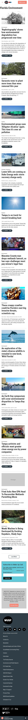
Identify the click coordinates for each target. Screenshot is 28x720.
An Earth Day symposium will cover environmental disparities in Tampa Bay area (13, 400)
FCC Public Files (7, 666)
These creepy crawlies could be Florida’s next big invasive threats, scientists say (14, 309)
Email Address (8, 572)
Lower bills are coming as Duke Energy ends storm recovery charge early (14, 174)
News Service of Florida (7, 500)
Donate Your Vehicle (8, 679)
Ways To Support (7, 689)
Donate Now (14, 605)
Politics (3, 121)
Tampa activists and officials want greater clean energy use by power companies (14, 447)
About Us (5, 636)
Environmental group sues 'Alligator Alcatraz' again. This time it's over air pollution (14, 128)
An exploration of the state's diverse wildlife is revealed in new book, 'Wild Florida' (13, 352)
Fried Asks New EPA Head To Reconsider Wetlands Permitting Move (14, 494)
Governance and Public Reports (10, 663)
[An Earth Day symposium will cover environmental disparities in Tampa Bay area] (13, 384)
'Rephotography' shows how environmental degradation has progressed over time (12, 33)
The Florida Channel (8, 659)
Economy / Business (6, 169)
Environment (4, 27)
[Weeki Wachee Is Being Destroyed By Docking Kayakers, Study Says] (13, 516)
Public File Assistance (8, 669)
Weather (3, 212)
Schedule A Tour (7, 699)
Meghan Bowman (5, 135)
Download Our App (7, 686)
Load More (14, 556)
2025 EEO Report (7, 673)
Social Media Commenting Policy (11, 649)
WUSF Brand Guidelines (8, 696)
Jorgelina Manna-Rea (6, 455)
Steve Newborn (5, 41)
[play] (2, 718)
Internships (6, 656)
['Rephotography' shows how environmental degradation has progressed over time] (13, 17)
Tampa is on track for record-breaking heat (11, 216)
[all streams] (26, 718)
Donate (23, 2)
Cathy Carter (4, 360)
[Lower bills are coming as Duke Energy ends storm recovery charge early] (13, 159)
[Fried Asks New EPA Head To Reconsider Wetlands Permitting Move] (13, 479)
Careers (5, 653)
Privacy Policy (6, 693)
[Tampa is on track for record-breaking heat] (13, 203)
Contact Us (5, 639)
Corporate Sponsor (7, 683)
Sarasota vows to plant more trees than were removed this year (12, 83)
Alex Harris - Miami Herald (7, 316)
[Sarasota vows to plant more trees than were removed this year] (13, 68)
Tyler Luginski (4, 221)
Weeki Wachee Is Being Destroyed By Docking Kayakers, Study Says (12, 531)
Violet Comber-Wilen (6, 407)
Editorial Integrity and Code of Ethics (12, 646)
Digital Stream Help (8, 676)
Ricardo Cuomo (5, 180)
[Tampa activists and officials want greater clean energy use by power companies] (13, 431)
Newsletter (5, 643)
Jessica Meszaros (5, 537)
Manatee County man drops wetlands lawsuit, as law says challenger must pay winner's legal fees (14, 259)
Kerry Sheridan (5, 89)
